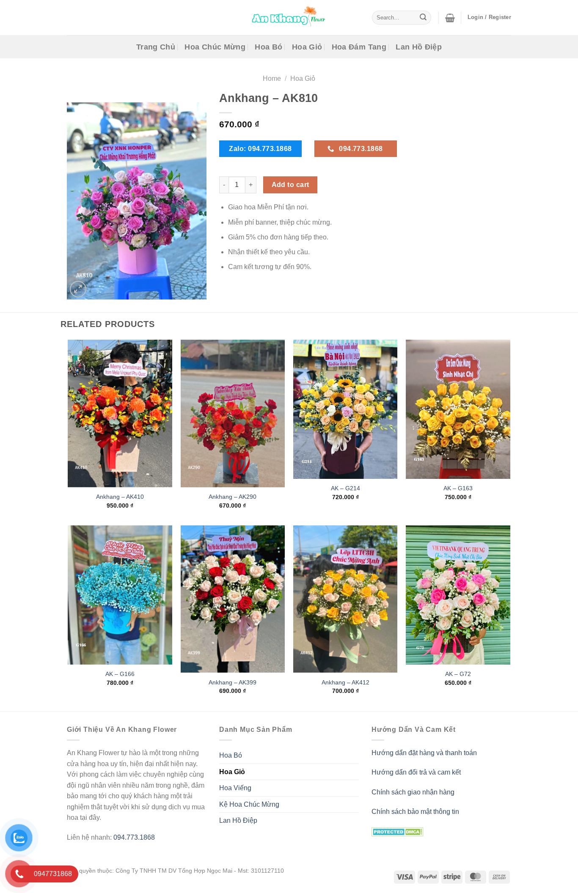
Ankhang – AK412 (345, 682)
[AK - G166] (120, 595)
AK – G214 (345, 488)
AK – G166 (120, 673)
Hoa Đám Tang (359, 47)
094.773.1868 (134, 837)
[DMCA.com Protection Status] (398, 831)
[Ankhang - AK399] (233, 599)
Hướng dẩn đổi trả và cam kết (416, 772)
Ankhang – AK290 (232, 496)
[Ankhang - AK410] (120, 413)
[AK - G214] (345, 409)
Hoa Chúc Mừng (214, 47)
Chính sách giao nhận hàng (413, 792)
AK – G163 (458, 488)
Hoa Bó (268, 47)
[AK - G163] (458, 409)
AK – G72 (458, 673)
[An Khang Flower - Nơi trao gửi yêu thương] (289, 17)
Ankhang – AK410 (120, 496)
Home (272, 78)
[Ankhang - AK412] (345, 599)
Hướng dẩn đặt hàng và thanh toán (424, 752)
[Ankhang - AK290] (233, 413)
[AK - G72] (458, 595)
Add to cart (290, 184)
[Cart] (450, 17)
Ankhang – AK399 (232, 682)
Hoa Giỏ (307, 47)
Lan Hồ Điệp (419, 47)
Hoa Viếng (235, 787)
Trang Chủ (155, 47)
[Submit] (423, 18)
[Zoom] (78, 289)
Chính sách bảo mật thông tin (415, 811)
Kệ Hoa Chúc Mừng (249, 804)
